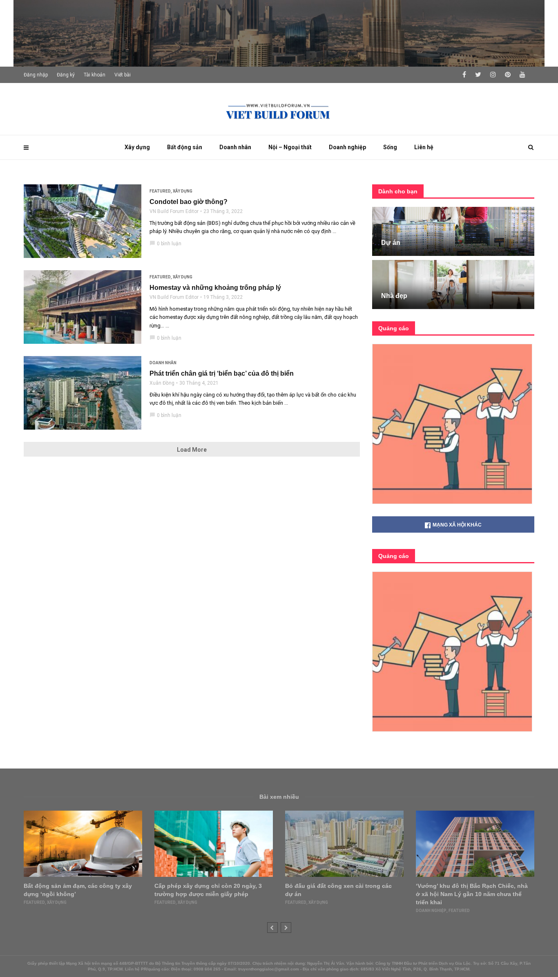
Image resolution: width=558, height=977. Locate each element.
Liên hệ (423, 147)
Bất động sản (184, 147)
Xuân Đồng (162, 383)
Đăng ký (66, 75)
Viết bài (122, 75)
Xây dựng (137, 147)
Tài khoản (94, 75)
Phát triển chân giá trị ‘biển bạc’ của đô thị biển (222, 373)
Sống (390, 147)
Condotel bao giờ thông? (189, 201)
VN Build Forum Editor (174, 211)
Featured (160, 191)
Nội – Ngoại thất (290, 147)
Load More (192, 449)
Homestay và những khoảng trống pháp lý (215, 287)
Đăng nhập (36, 75)
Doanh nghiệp (347, 147)
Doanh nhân (235, 147)
